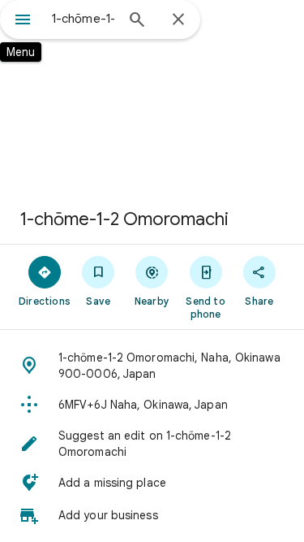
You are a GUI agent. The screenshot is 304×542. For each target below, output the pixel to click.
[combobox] (83, 18)
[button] (152, 365)
